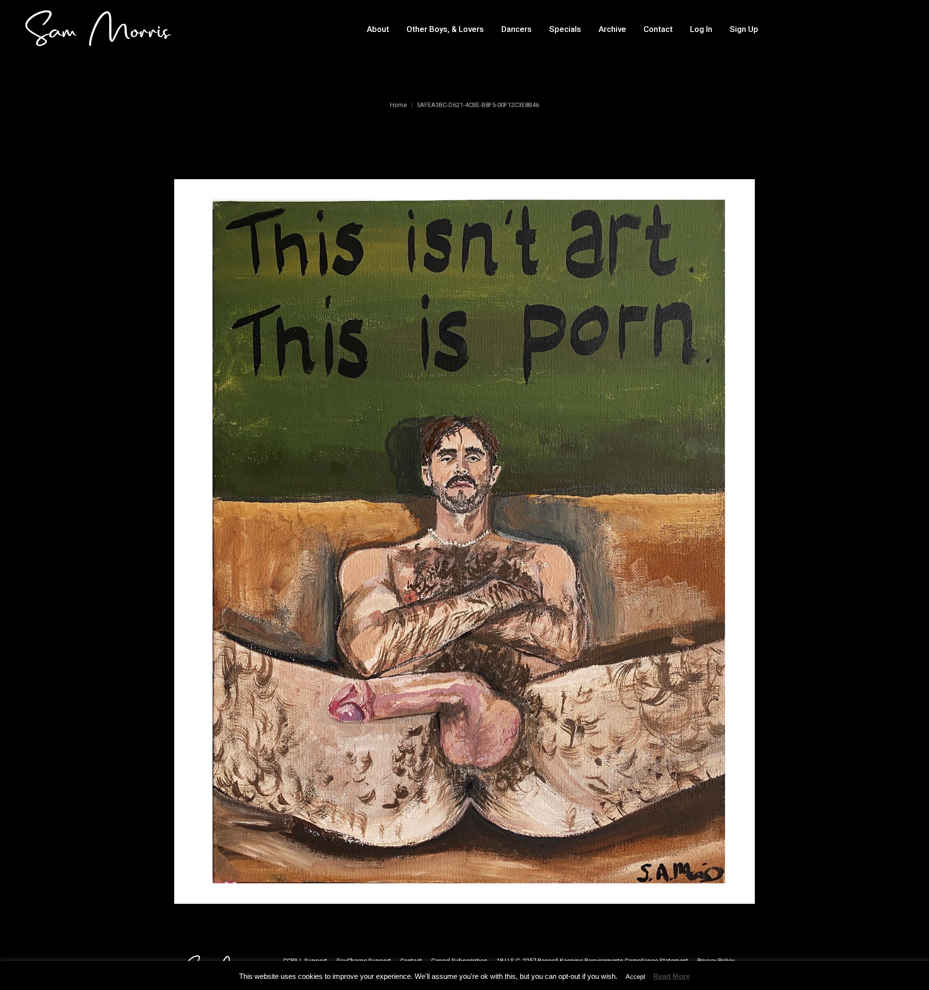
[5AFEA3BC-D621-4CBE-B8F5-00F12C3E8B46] (464, 541)
